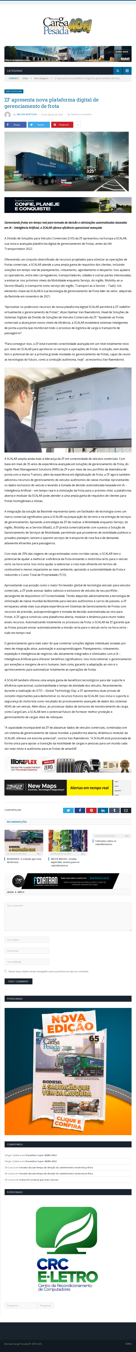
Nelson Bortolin (27, 114)
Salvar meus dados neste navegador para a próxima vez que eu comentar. (48, 971)
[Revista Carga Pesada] (68, 25)
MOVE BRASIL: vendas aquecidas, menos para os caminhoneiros (65, 862)
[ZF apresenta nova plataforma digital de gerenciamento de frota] (68, 162)
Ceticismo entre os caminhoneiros (105, 842)
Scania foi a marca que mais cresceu (38, 1179)
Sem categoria (14, 91)
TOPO (128, 1343)
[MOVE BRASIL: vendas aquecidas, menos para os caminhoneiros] (68, 842)
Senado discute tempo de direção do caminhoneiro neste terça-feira (56, 1167)
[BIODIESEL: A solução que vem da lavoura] (23, 842)
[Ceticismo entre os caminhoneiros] (112, 833)
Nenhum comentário (81, 114)
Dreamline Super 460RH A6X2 (41, 1155)
